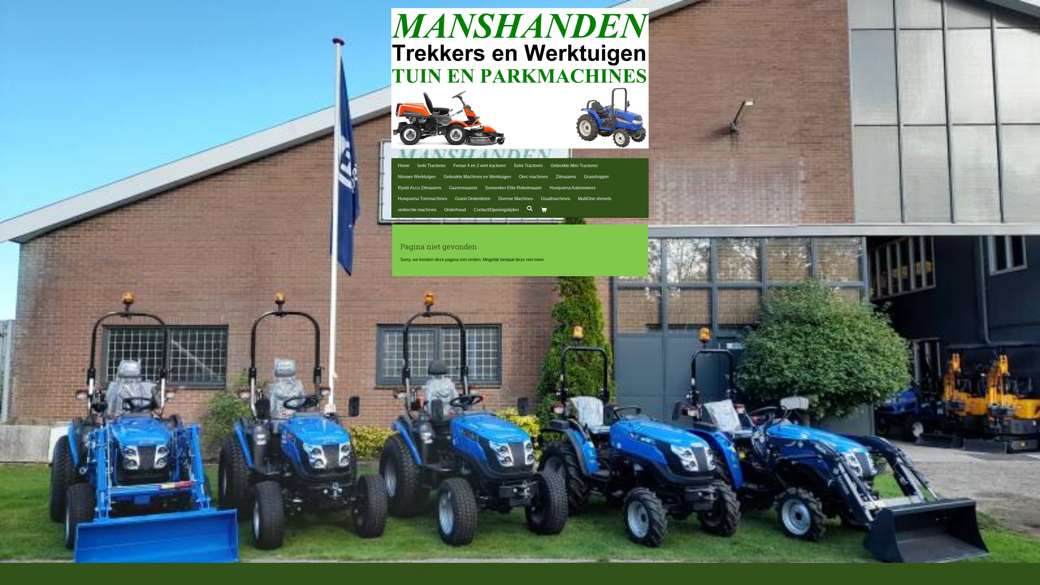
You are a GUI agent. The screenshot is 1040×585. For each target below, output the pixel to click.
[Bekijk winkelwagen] (543, 210)
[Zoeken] (529, 208)
